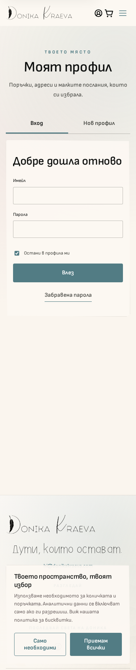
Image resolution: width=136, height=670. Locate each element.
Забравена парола (68, 295)
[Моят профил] (98, 13)
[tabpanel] (68, 228)
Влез (68, 272)
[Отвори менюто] (122, 13)
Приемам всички (96, 644)
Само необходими (40, 644)
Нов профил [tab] (99, 123)
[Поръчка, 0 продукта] (109, 13)
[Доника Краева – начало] (39, 13)
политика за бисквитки (42, 620)
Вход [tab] (36, 123)
